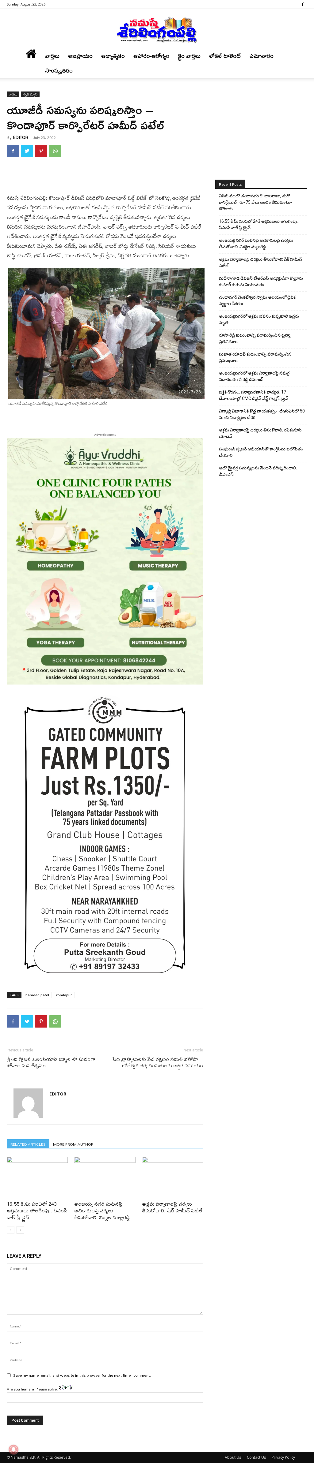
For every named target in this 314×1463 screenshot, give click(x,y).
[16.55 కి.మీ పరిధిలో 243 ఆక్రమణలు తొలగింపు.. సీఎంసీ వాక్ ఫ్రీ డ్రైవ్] (37, 1178)
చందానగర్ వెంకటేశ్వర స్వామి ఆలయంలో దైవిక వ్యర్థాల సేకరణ (257, 300)
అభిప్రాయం (80, 56)
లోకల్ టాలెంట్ (225, 56)
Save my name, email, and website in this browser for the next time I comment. (82, 1375)
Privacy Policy (283, 1457)
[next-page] (20, 1230)
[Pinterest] (41, 151)
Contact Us (256, 1457)
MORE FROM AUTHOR (73, 1144)
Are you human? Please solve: (33, 1389)
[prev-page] (10, 1230)
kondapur (64, 995)
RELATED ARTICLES (28, 1144)
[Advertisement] (105, 177)
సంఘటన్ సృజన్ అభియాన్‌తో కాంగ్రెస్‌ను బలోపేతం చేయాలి (261, 452)
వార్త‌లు (52, 56)
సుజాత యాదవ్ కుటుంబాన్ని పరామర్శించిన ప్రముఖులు (255, 357)
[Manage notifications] (13, 1449)
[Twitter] (27, 151)
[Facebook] (302, 4)
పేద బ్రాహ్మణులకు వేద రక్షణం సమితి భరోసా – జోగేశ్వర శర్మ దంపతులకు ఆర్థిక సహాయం (157, 1062)
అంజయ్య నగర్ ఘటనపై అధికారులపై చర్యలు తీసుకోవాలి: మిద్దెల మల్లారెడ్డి (102, 1210)
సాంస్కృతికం (59, 70)
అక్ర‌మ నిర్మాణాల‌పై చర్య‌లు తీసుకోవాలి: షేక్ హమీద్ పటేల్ (172, 1207)
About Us (233, 1457)
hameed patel (37, 995)
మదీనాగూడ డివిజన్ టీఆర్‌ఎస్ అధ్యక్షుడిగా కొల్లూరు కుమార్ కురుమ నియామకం (261, 281)
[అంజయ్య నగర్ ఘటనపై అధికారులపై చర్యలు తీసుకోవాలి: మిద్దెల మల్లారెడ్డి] (104, 1178)
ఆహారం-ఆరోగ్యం (151, 56)
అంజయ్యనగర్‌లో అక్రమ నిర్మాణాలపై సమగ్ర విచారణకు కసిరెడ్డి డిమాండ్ (254, 376)
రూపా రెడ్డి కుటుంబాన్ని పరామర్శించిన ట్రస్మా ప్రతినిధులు (254, 338)
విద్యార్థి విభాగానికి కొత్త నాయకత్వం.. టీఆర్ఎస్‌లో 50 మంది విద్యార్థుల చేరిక (262, 414)
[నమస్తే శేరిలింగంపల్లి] (157, 29)
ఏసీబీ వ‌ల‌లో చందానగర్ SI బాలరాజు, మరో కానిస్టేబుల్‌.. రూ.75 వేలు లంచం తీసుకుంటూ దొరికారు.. (255, 202)
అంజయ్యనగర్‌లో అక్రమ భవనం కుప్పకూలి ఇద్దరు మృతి (259, 319)
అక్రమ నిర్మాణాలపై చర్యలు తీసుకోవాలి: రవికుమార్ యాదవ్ (260, 433)
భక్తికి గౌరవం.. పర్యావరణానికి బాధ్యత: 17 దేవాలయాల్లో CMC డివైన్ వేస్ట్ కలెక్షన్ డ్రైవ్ (253, 395)
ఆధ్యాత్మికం (113, 56)
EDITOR (20, 137)
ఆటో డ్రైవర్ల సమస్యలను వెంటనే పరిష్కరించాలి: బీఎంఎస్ (258, 471)
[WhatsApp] (55, 151)
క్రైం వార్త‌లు (189, 56)
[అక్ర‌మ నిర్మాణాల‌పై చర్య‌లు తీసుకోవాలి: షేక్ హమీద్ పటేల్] (172, 1178)
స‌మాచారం (262, 56)
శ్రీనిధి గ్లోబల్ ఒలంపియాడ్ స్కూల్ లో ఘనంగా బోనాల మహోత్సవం (51, 1062)
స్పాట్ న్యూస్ (30, 94)
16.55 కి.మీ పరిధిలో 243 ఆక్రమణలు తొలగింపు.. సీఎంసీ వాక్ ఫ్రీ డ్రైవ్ (37, 1210)
